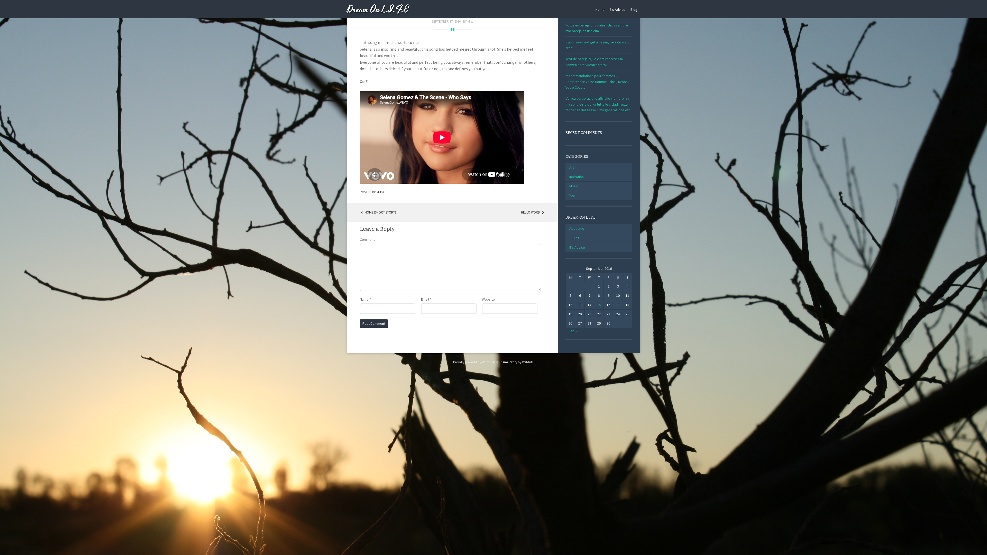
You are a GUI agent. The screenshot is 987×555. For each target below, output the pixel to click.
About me (576, 228)
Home (600, 9)
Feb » (573, 331)
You (572, 195)
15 (599, 304)
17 (618, 304)
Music (381, 192)
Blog (633, 9)
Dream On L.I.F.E (378, 9)
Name (365, 299)
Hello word (531, 212)
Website (488, 299)
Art (571, 167)
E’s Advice (617, 9)
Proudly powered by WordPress (475, 362)
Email (426, 299)
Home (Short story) (380, 212)
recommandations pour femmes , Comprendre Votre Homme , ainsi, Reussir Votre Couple (597, 81)
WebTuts (527, 362)
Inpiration (576, 176)
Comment (367, 239)
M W (470, 21)
